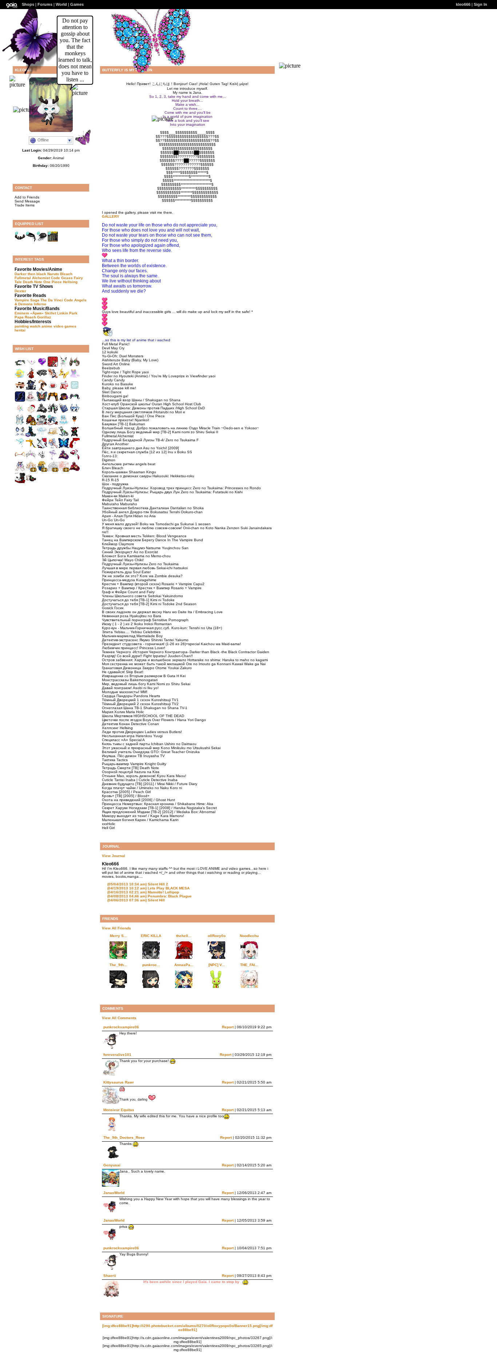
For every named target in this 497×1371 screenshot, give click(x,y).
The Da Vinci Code (56, 300)
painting (22, 326)
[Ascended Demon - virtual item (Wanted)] (30, 366)
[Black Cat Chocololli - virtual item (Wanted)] (74, 424)
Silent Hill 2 (137, 884)
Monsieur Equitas (118, 1110)
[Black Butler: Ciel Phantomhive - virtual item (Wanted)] (30, 401)
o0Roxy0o (217, 936)
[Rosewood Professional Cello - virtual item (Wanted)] (30, 377)
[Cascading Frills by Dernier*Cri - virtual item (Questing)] (63, 471)
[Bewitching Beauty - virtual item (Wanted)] (30, 436)
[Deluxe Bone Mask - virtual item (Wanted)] (74, 412)
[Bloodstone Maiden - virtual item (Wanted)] (74, 436)
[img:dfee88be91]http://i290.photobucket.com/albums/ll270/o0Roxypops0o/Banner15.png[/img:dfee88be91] (187, 1328)
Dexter (20, 291)
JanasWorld (113, 1193)
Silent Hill (136, 900)
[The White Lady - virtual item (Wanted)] (63, 366)
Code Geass (62, 278)
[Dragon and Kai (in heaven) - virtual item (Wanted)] (41, 389)
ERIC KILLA (151, 936)
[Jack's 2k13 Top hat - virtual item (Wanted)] (63, 401)
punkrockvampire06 (121, 1027)
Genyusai (111, 1165)
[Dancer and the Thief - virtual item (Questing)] (41, 447)
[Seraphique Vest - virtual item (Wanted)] (20, 424)
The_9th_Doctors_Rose (124, 1137)
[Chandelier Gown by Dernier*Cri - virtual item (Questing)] (30, 471)
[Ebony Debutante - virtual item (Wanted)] (30, 459)
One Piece (52, 282)
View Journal (113, 856)
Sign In (480, 4)
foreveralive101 (117, 1055)
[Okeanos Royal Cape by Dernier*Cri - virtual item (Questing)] (41, 471)
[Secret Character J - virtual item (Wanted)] (30, 482)
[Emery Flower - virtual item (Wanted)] (20, 412)
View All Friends (116, 928)
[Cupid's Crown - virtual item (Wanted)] (52, 389)
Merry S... (118, 936)
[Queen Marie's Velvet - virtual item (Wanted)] (30, 412)
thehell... (183, 936)
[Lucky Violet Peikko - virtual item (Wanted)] (41, 366)
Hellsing (70, 282)
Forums (44, 4)
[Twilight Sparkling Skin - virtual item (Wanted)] (74, 389)
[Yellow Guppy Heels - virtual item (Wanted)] (63, 377)
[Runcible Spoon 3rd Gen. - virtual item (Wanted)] (52, 377)
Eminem (22, 313)
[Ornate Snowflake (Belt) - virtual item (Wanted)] (20, 447)
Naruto (53, 274)
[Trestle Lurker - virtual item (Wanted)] (74, 366)
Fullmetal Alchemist (32, 278)
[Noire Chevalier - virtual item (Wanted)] (52, 412)
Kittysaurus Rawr (118, 1082)
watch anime (41, 326)
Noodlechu (249, 936)
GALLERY (110, 216)
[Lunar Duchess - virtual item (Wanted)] (63, 459)
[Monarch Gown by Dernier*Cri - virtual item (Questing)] (30, 424)
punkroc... (151, 965)
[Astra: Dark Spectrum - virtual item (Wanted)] (41, 401)
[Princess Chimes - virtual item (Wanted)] (63, 424)
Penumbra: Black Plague (149, 896)
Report (228, 1027)
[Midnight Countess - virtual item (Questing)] (41, 412)
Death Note (32, 282)
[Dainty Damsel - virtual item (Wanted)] (20, 389)
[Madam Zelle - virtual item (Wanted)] (74, 377)
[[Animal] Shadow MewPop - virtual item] (41, 241)
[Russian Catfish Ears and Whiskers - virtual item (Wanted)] (20, 436)
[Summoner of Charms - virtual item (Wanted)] (20, 471)
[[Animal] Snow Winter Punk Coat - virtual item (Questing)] (41, 424)
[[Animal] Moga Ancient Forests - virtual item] (52, 241)
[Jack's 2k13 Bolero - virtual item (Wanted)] (52, 401)
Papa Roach (25, 317)
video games (64, 326)
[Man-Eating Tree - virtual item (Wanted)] (52, 366)
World (61, 4)
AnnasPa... (184, 965)
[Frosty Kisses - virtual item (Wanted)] (41, 436)
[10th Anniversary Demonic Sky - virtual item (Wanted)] (20, 401)
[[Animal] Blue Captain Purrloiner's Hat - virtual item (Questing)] (52, 424)
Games (77, 4)
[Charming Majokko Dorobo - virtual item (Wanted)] (52, 447)
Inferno (40, 304)
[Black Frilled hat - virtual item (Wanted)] (41, 377)
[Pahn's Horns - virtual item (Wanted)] (74, 401)
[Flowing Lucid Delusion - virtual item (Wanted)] (74, 459)
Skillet (50, 313)
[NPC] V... (216, 965)
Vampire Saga (27, 300)
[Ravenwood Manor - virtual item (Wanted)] (30, 389)
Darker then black (30, 274)
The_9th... (118, 965)
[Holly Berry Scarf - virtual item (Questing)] (74, 447)
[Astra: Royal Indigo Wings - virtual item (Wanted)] (63, 447)
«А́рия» (37, 313)
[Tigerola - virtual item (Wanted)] (20, 459)
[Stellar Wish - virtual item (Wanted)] (52, 459)
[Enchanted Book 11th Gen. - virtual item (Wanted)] (63, 412)
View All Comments (119, 1018)
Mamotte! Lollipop (143, 892)
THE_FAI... (249, 965)
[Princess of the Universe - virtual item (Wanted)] (41, 459)
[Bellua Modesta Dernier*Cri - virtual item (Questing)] (52, 471)
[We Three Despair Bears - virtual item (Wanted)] (20, 482)
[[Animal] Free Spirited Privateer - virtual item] (30, 241)
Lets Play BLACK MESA (148, 888)
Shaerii (109, 1276)
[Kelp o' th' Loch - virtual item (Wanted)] (20, 366)
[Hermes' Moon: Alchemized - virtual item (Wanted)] (20, 377)
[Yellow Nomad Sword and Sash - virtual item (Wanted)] (30, 447)
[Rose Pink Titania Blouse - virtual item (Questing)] (63, 389)
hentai (20, 330)
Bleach (66, 274)
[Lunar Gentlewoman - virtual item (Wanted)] (74, 471)
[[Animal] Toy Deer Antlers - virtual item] (20, 241)
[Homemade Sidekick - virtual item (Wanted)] (63, 436)
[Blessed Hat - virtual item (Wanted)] (52, 436)
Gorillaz (44, 317)
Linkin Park (67, 313)
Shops (28, 4)
